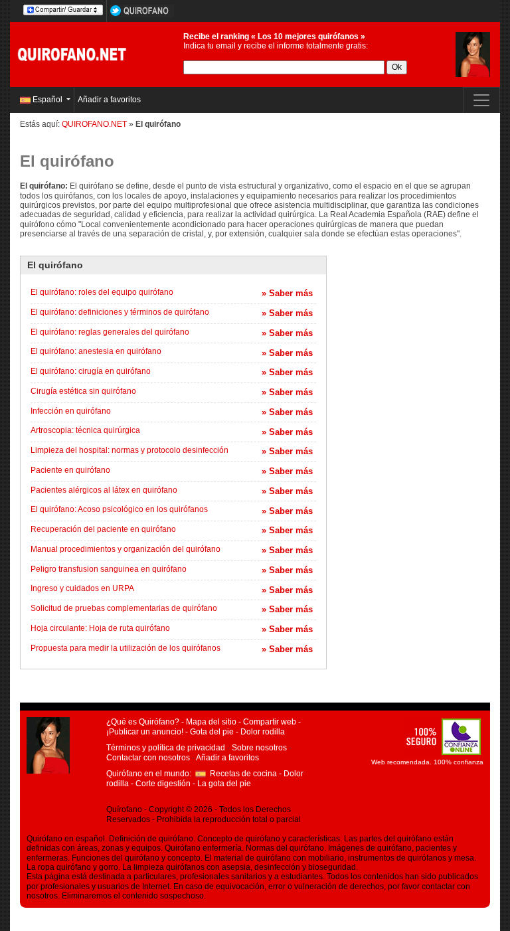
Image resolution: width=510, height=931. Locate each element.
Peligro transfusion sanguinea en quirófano (109, 569)
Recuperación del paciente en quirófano (103, 529)
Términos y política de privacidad (165, 747)
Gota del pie (212, 731)
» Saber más (287, 293)
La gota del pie (224, 783)
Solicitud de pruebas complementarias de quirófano (124, 608)
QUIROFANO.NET (94, 124)
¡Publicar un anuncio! (144, 731)
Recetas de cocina (243, 773)
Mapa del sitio (211, 721)
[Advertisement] (418, 322)
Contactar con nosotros (148, 757)
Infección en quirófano (71, 411)
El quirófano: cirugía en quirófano (91, 371)
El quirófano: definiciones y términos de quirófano (120, 312)
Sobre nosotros (259, 747)
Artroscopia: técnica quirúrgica (85, 430)
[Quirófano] (74, 53)
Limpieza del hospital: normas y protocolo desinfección (129, 450)
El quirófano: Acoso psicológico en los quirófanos (119, 509)
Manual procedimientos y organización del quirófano (125, 549)
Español (47, 99)
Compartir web (269, 721)
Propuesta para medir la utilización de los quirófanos (125, 648)
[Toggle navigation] (481, 100)
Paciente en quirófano (70, 470)
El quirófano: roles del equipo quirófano (102, 292)
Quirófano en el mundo (147, 773)
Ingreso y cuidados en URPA (82, 588)
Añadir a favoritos (109, 99)
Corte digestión (163, 783)
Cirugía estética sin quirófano (83, 391)
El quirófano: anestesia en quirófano (96, 351)
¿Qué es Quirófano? (142, 721)
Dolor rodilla (262, 731)
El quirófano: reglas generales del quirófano (110, 332)
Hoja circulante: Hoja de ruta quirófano (100, 628)
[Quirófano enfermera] (473, 53)
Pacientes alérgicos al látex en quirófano (104, 490)
